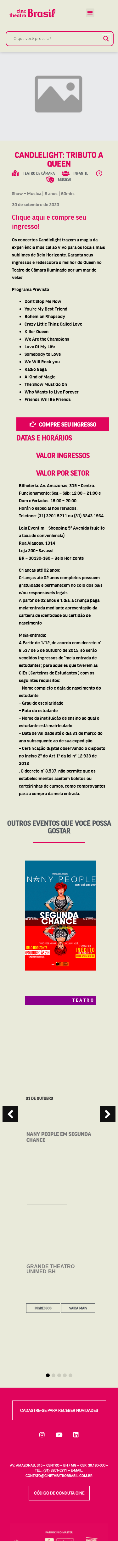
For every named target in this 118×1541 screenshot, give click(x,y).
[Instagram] (42, 1435)
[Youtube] (59, 1435)
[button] (90, 12)
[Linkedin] (76, 1435)
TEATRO (83, 999)
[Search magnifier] (106, 38)
